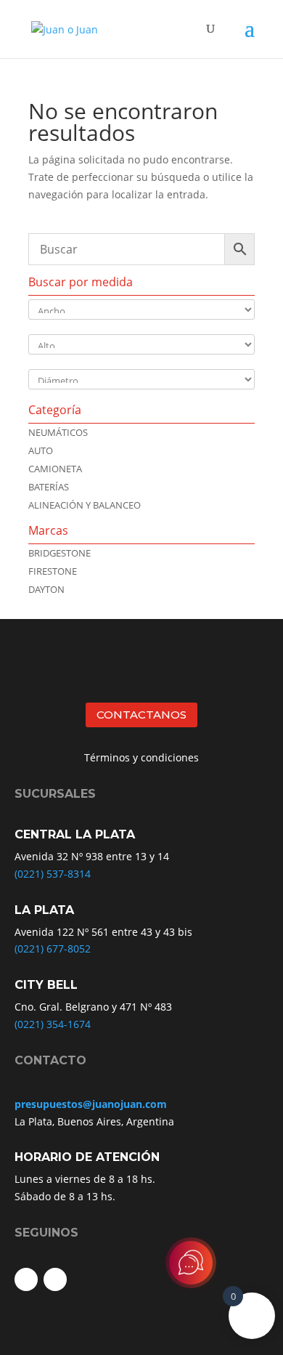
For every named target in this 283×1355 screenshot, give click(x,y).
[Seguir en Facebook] (26, 1279)
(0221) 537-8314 (53, 874)
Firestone (52, 571)
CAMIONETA (55, 468)
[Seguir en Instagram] (55, 1279)
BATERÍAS (48, 486)
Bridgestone (59, 552)
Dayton (46, 589)
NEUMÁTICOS (58, 432)
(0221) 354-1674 (53, 1024)
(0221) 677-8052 (53, 948)
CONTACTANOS (141, 714)
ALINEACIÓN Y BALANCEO (84, 504)
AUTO (40, 450)
